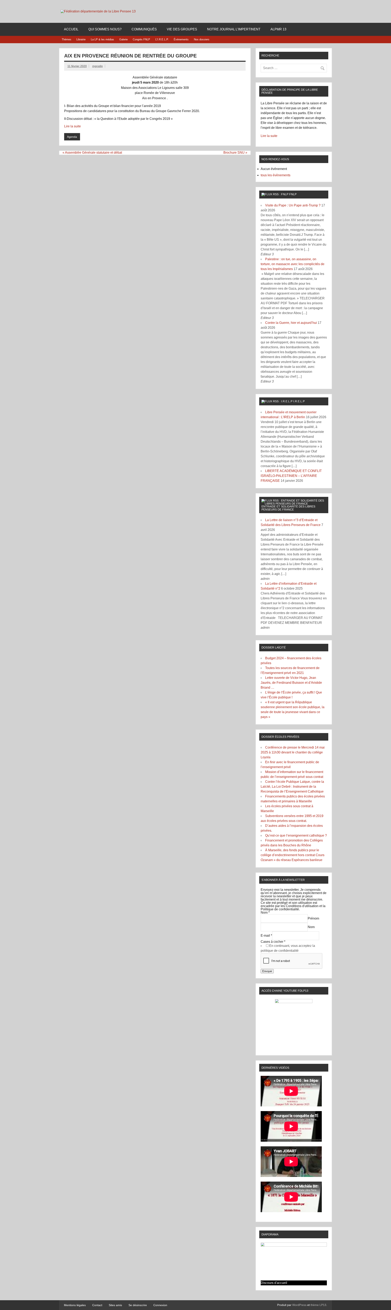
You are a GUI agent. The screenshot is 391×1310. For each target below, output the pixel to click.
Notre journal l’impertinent (233, 29)
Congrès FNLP (141, 39)
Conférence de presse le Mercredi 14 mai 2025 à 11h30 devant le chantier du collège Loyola (293, 752)
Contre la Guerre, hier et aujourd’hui (291, 322)
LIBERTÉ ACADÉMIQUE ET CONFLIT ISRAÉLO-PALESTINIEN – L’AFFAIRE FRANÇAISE (291, 475)
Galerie (123, 39)
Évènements (181, 39)
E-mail (266, 935)
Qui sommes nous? (105, 29)
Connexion (160, 1305)
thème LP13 (318, 1305)
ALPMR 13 (278, 29)
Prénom (313, 918)
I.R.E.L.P (299, 401)
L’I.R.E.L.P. (162, 39)
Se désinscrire (138, 1305)
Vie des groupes (182, 29)
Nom (265, 912)
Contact (97, 1305)
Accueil (71, 29)
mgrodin (97, 66)
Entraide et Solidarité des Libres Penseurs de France (288, 508)
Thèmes (66, 39)
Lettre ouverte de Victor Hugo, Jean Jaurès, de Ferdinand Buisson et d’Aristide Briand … (291, 682)
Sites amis (115, 1305)
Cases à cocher (273, 941)
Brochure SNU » (235, 152)
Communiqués (144, 29)
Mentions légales (75, 1305)
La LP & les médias (102, 39)
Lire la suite (72, 126)
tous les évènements (275, 175)
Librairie (81, 39)
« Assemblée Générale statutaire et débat (92, 152)
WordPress (299, 1305)
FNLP (293, 194)
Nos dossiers (201, 39)
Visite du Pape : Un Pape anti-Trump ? (293, 205)
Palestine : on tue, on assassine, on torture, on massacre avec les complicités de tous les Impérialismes (292, 264)
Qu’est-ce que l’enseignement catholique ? (296, 835)
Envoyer (267, 971)
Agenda (72, 136)
